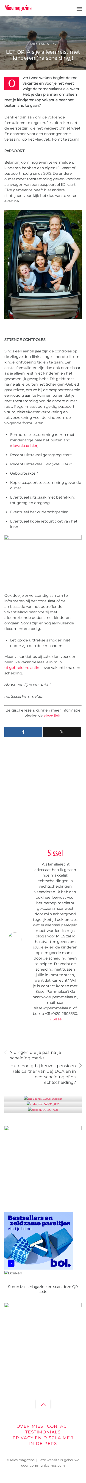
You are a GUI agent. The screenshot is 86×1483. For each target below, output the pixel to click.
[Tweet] (62, 732)
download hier (24, 445)
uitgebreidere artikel (23, 667)
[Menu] (79, 8)
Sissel (21, 23)
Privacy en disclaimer (43, 1437)
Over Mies (30, 1426)
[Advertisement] (43, 790)
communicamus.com (47, 1465)
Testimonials (43, 1432)
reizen (68, 21)
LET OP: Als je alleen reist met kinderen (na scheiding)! (43, 55)
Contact (58, 1426)
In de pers (43, 1443)
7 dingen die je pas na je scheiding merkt (35, 1055)
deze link (52, 716)
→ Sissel (55, 1019)
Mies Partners (43, 44)
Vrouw (43, 1104)
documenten (54, 21)
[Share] (23, 732)
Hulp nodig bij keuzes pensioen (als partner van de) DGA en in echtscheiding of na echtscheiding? (43, 1074)
